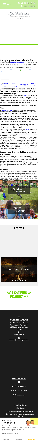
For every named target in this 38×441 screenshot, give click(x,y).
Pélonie (26, 95)
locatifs (24, 134)
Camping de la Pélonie (19, 320)
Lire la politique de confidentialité (10, 433)
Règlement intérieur (19, 395)
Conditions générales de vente (19, 390)
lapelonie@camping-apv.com (19, 340)
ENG (28, 3)
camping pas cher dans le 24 (18, 62)
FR (31, 3)
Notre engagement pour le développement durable (20, 415)
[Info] (25, 3)
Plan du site (20, 408)
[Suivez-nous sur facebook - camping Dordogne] (19, 382)
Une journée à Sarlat (19, 269)
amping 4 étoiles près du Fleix (5, 85)
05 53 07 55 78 (29, 6)
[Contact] (19, 3)
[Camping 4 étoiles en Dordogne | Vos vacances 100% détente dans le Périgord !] (19, 15)
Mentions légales (20, 405)
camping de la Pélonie (7, 110)
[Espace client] (22, 3)
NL (34, 3)
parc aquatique (25, 158)
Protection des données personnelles (20, 411)
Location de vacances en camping (14, 85)
